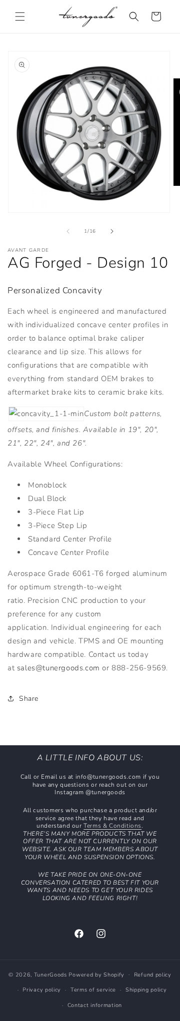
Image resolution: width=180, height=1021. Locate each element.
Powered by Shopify (96, 974)
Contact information (95, 1005)
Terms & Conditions (113, 826)
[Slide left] (68, 231)
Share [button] (28, 698)
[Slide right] (112, 231)
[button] (20, 16)
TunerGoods (50, 974)
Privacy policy (41, 990)
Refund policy (153, 975)
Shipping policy (146, 990)
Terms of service (93, 990)
